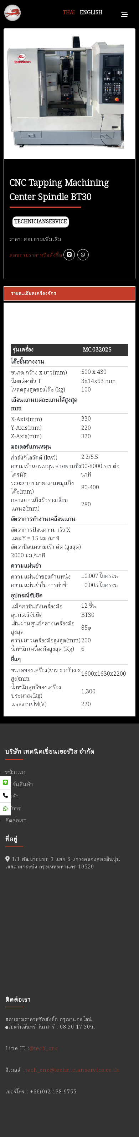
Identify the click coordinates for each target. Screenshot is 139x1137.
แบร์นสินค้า (19, 785)
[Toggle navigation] (125, 13)
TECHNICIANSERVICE (40, 222)
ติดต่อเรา (16, 821)
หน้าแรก (15, 773)
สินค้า (12, 797)
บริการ (13, 809)
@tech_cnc (43, 1049)
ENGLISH (91, 13)
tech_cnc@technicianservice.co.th (72, 1070)
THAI (69, 13)
